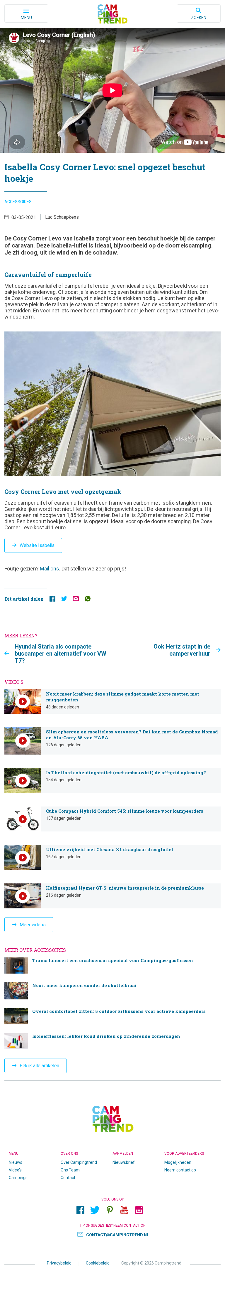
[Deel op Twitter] (64, 600)
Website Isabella (37, 545)
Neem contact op (180, 1170)
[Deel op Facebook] (52, 600)
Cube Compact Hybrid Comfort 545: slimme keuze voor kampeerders (112, 819)
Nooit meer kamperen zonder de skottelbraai (112, 990)
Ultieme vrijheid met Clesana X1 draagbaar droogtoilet (112, 857)
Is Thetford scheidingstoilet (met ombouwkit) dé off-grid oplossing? (112, 780)
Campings (18, 1177)
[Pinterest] (109, 1210)
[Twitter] (95, 1210)
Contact (68, 1177)
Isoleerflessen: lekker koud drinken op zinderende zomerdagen (112, 1041)
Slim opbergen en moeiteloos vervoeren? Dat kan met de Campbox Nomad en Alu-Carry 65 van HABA (112, 741)
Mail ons (49, 568)
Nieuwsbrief (123, 1162)
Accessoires (18, 201)
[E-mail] (76, 600)
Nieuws (15, 1162)
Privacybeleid (59, 1263)
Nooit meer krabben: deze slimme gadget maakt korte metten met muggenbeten (112, 701)
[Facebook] (80, 1210)
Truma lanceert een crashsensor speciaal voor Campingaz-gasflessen (112, 965)
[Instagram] (138, 1210)
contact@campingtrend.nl (117, 1235)
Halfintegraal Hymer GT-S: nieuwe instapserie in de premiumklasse (112, 895)
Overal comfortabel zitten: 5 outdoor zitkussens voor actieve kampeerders (112, 1016)
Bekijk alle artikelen (39, 1065)
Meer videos (33, 924)
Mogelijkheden (177, 1162)
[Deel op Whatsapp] (88, 600)
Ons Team (70, 1170)
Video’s (15, 1170)
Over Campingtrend (79, 1162)
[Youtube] (124, 1210)
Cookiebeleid (98, 1263)
